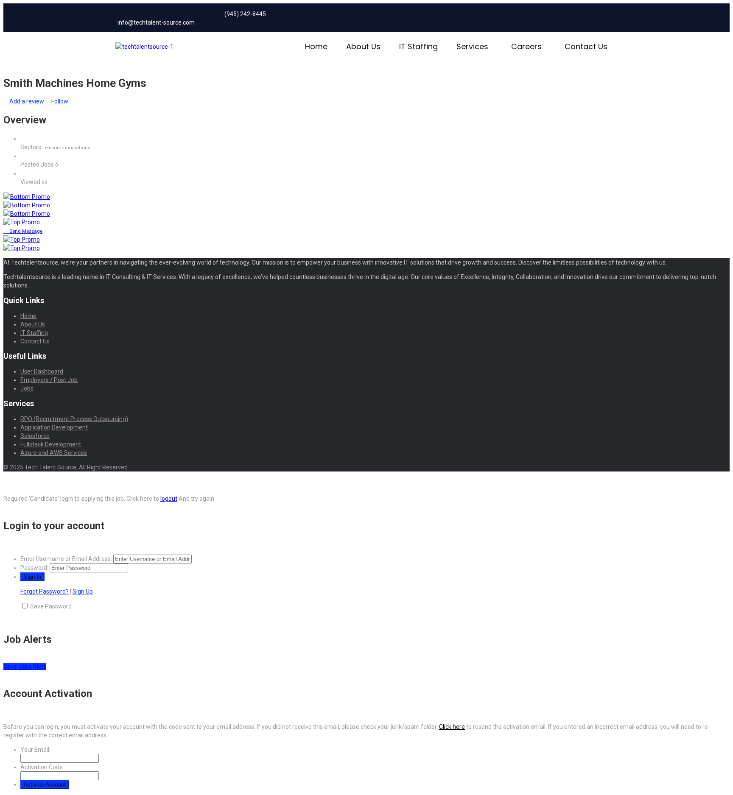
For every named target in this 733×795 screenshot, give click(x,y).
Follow (59, 101)
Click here (452, 726)
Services (472, 46)
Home (316, 46)
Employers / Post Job (49, 380)
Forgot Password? (44, 591)
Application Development (54, 427)
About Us (363, 46)
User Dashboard (41, 371)
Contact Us (586, 46)
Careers (526, 46)
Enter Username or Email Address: (66, 558)
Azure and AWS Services (53, 452)
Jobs (27, 388)
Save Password (51, 606)
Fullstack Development (50, 444)
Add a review (26, 101)
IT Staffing (418, 46)
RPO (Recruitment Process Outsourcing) (74, 419)
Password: (34, 567)
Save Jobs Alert (24, 666)
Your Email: (35, 749)
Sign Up (83, 591)
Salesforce (35, 435)
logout (168, 498)
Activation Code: (42, 767)
